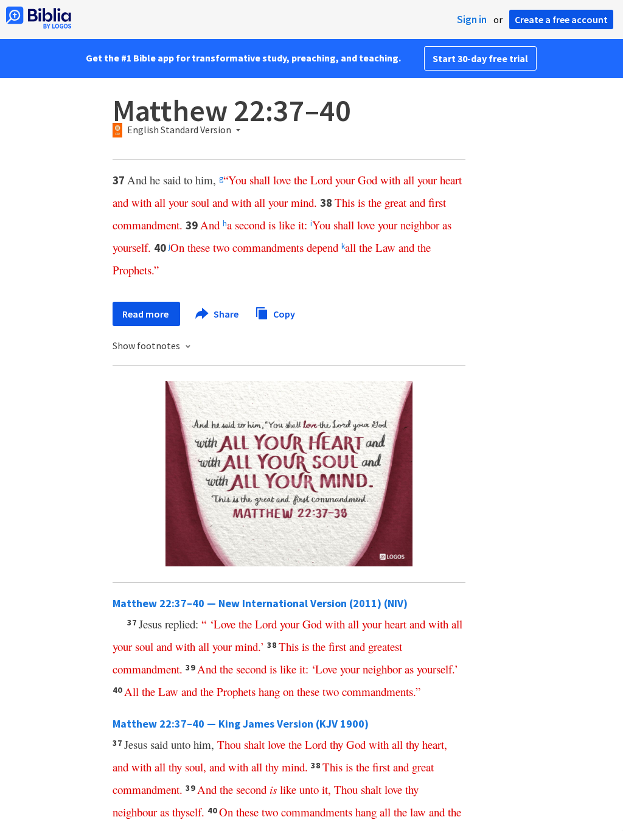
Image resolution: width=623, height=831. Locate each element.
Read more (146, 314)
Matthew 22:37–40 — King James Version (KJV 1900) (241, 724)
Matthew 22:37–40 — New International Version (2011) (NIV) (260, 603)
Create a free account (561, 19)
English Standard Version (179, 130)
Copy (283, 313)
